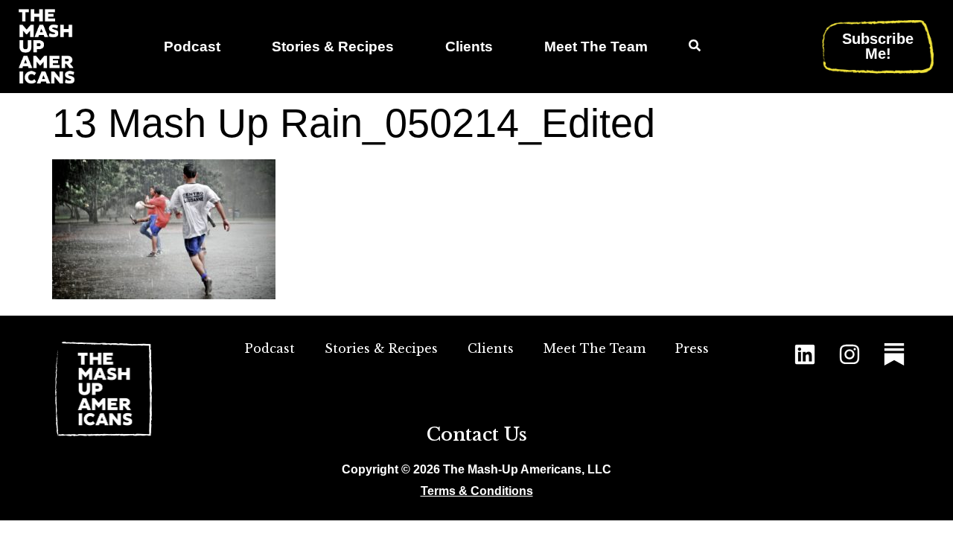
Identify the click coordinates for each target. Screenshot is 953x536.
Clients (469, 46)
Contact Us (477, 434)
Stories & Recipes (333, 46)
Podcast (192, 46)
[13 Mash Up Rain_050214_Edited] (163, 294)
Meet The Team (596, 46)
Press (692, 348)
